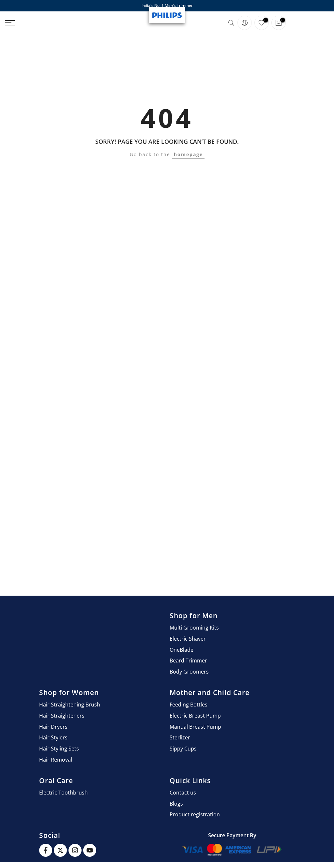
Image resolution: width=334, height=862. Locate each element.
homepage (188, 154)
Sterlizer (180, 737)
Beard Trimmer (188, 660)
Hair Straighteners (61, 715)
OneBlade (181, 649)
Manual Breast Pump (195, 726)
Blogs (176, 803)
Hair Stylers (53, 737)
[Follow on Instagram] (75, 850)
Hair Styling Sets (59, 748)
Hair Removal (55, 759)
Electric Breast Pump (195, 715)
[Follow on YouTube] (89, 850)
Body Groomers (189, 671)
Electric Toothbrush (63, 792)
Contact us (183, 792)
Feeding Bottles (188, 704)
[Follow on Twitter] (60, 850)
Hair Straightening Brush (69, 704)
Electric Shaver (188, 638)
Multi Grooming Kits (194, 627)
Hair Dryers (53, 726)
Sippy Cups (183, 748)
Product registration (195, 814)
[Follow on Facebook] (45, 850)
